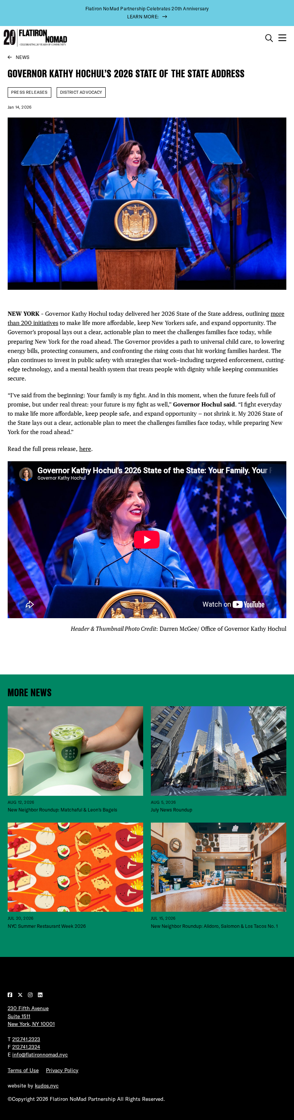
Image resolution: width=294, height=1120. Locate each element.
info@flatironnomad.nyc (40, 1054)
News (22, 57)
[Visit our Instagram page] (31, 995)
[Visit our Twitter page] (21, 995)
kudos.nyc (47, 1085)
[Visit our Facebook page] (11, 995)
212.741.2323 (26, 1039)
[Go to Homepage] (34, 38)
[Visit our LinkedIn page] (40, 995)
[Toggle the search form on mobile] (269, 38)
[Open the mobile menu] (282, 38)
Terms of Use (23, 1070)
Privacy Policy (62, 1070)
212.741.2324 (26, 1047)
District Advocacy (81, 92)
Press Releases (29, 92)
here (85, 448)
